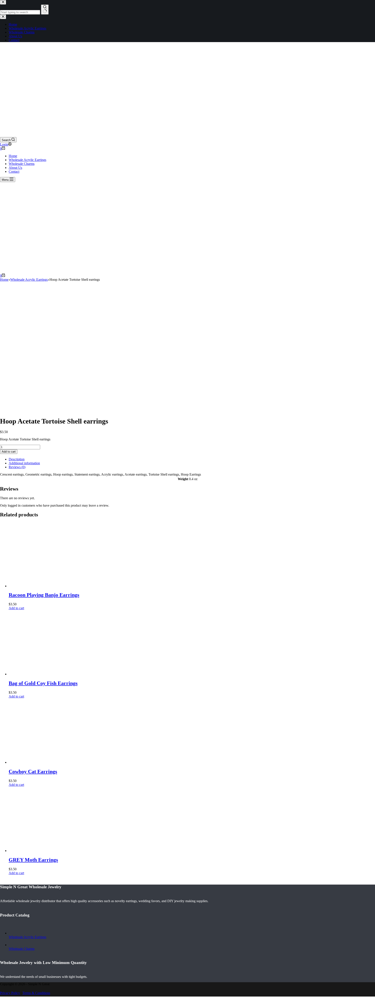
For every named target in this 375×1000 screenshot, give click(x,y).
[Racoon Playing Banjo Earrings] (41, 586)
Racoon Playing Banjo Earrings (44, 595)
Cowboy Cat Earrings (33, 771)
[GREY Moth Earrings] (41, 850)
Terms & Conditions (36, 993)
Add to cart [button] (16, 608)
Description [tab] (17, 459)
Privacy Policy (10, 993)
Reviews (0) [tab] (17, 467)
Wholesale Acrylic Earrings (27, 160)
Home (13, 156)
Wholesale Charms (22, 164)
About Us (15, 167)
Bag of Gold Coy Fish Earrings (43, 683)
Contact (14, 171)
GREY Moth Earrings (33, 860)
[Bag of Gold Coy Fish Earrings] (41, 674)
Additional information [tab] (24, 463)
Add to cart (9, 451)
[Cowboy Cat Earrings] (41, 762)
